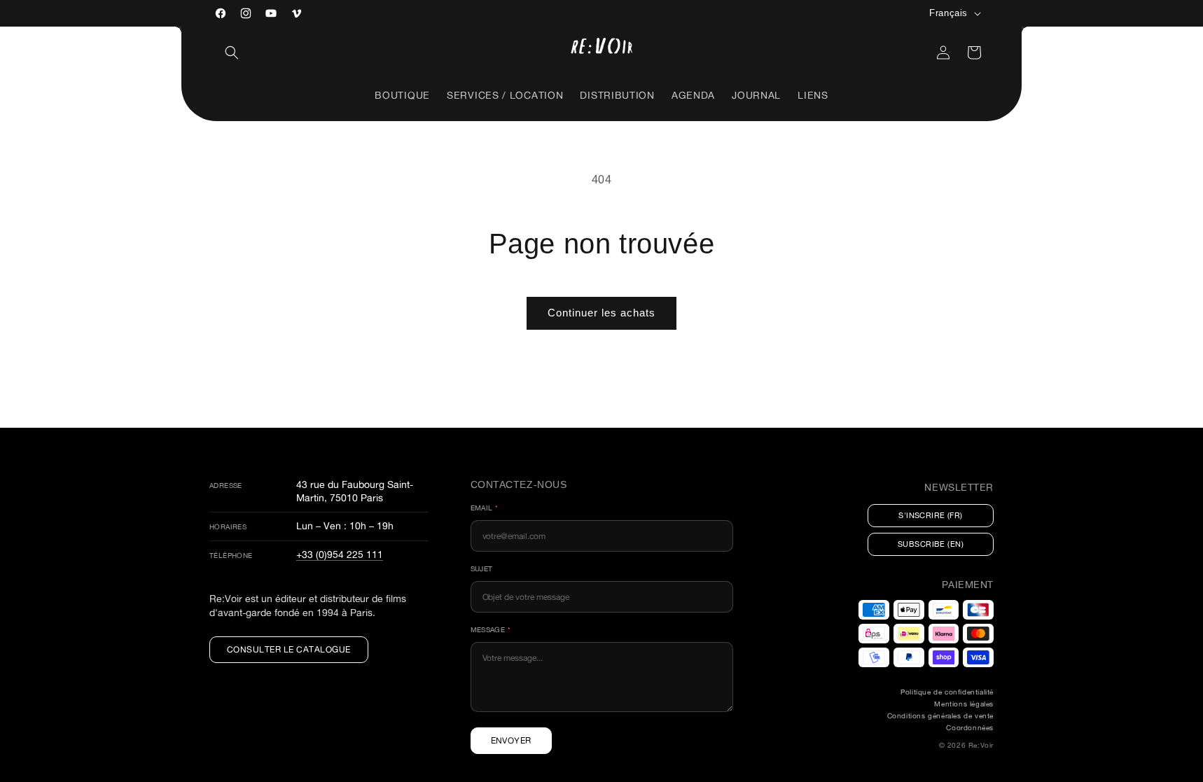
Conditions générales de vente (940, 715)
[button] (231, 52)
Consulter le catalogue (289, 649)
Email (485, 507)
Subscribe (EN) (931, 544)
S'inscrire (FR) (930, 515)
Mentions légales (964, 703)
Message (491, 629)
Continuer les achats (601, 313)
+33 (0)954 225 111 (339, 554)
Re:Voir (981, 745)
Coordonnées (970, 727)
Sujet (482, 568)
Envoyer (511, 740)
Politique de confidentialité (947, 692)
